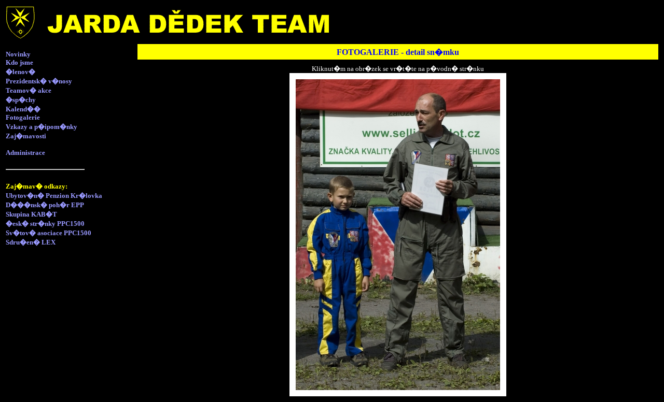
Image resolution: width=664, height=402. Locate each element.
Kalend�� (23, 109)
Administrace (25, 152)
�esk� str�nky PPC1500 (45, 223)
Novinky (18, 54)
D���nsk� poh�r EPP (45, 205)
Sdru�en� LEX (31, 242)
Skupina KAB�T (31, 214)
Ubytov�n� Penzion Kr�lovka (54, 195)
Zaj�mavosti (26, 136)
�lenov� (20, 72)
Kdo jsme (19, 62)
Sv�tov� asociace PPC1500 (48, 233)
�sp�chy (21, 100)
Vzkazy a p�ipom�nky (41, 127)
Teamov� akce (28, 90)
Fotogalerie (23, 117)
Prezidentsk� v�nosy (39, 81)
